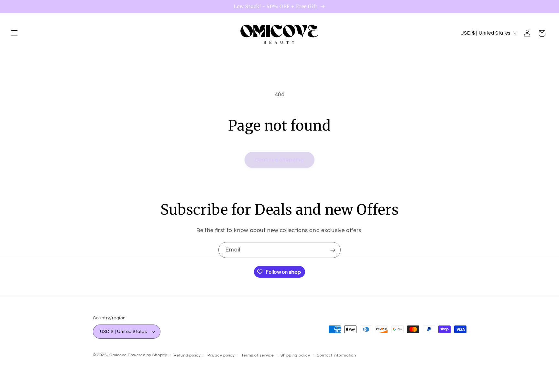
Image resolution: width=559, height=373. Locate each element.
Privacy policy (221, 355)
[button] (14, 33)
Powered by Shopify (147, 355)
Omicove (117, 355)
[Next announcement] (546, 59)
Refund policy (187, 355)
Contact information (336, 355)
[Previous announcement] (13, 59)
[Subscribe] (332, 250)
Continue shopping (279, 159)
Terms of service (257, 355)
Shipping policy (295, 355)
